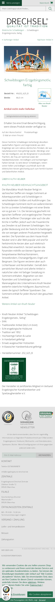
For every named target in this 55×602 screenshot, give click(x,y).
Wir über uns (7, 550)
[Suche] (50, 8)
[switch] (6, 597)
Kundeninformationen (11, 555)
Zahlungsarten (7, 539)
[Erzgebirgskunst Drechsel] (27, 22)
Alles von (44, 104)
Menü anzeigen (13, 3)
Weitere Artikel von (18, 303)
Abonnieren (44, 455)
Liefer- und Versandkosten (13, 526)
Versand (42, 600)
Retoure (4, 533)
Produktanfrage (31, 132)
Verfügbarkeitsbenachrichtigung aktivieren (21, 116)
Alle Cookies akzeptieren (40, 594)
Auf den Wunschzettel (11, 132)
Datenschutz (36, 585)
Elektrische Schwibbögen (13, 30)
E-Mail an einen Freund (13, 135)
